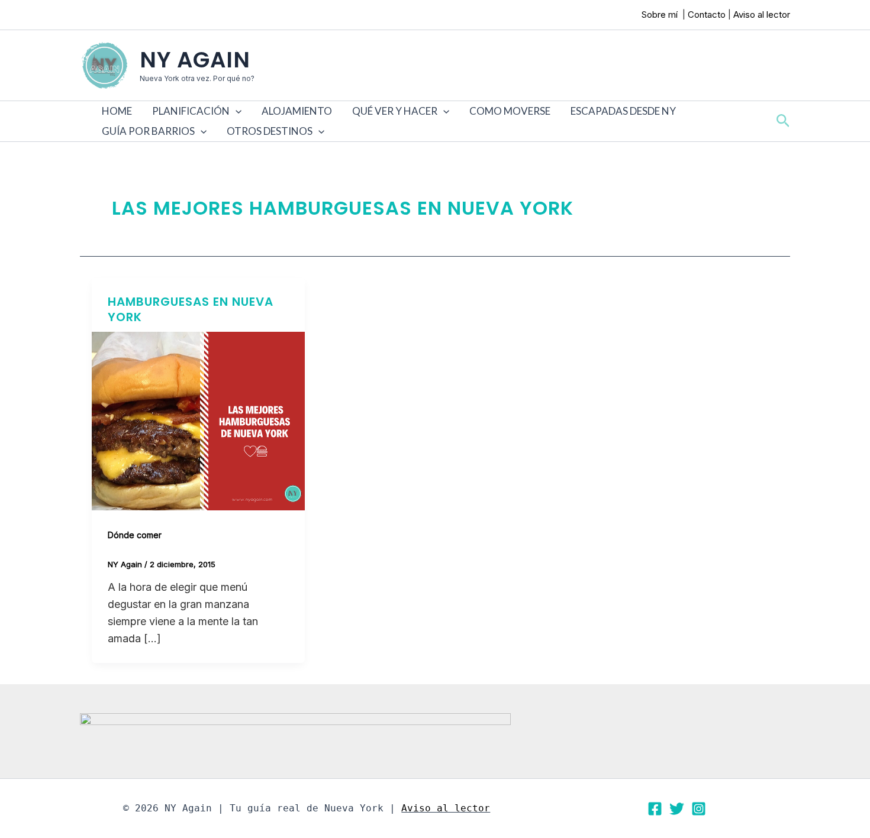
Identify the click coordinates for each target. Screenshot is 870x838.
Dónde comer (135, 535)
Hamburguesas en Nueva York (190, 309)
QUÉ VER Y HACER (394, 111)
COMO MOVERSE (509, 111)
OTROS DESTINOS (269, 131)
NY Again (195, 59)
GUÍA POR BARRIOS (148, 131)
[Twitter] (676, 808)
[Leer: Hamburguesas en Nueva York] (198, 420)
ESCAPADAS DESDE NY (623, 111)
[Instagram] (698, 808)
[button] (235, 111)
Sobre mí (661, 14)
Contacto (707, 14)
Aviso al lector (761, 14)
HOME (117, 111)
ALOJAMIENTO (297, 111)
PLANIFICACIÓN (191, 111)
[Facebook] (654, 808)
